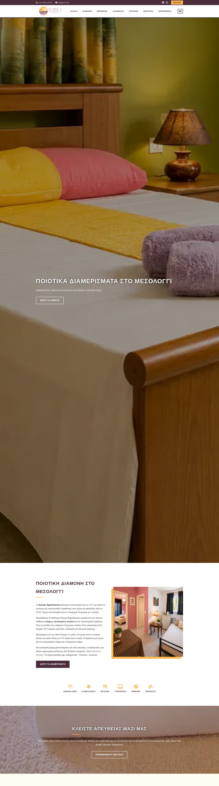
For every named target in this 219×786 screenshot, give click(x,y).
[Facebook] (163, 2)
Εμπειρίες (102, 11)
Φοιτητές (148, 11)
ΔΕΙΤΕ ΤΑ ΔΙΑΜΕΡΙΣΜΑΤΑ (53, 664)
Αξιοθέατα (118, 11)
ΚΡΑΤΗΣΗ (177, 3)
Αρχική (73, 11)
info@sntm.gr (63, 3)
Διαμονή (87, 11)
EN (180, 11)
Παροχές (133, 11)
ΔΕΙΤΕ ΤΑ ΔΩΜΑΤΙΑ (50, 300)
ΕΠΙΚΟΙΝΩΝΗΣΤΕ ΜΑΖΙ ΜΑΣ (109, 754)
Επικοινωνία (164, 11)
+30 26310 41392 (45, 3)
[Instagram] (167, 2)
